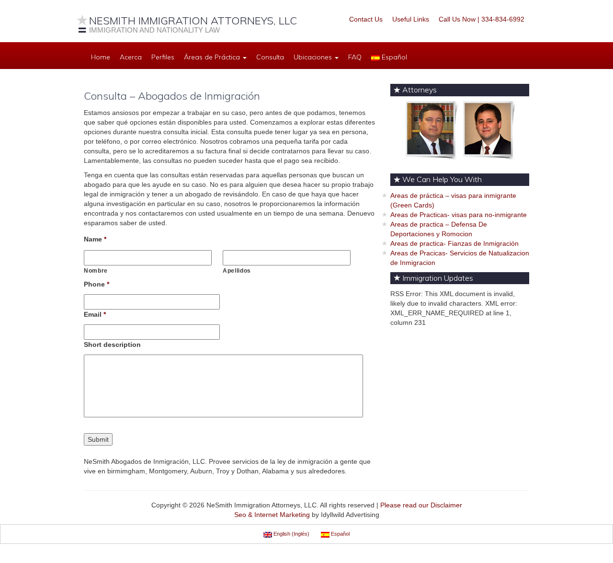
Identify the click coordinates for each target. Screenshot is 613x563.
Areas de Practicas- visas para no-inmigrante (458, 214)
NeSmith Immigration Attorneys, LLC (193, 20)
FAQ (355, 57)
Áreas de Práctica (213, 57)
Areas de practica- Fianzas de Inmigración (454, 243)
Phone (96, 284)
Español (393, 57)
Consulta (270, 57)
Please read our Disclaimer (421, 505)
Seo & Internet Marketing (272, 514)
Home (100, 57)
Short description (112, 344)
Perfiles (162, 57)
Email (95, 314)
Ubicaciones (314, 57)
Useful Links (410, 19)
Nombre (96, 270)
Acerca (131, 57)
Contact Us (366, 19)
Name (95, 239)
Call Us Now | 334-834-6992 (481, 19)
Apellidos (237, 270)
